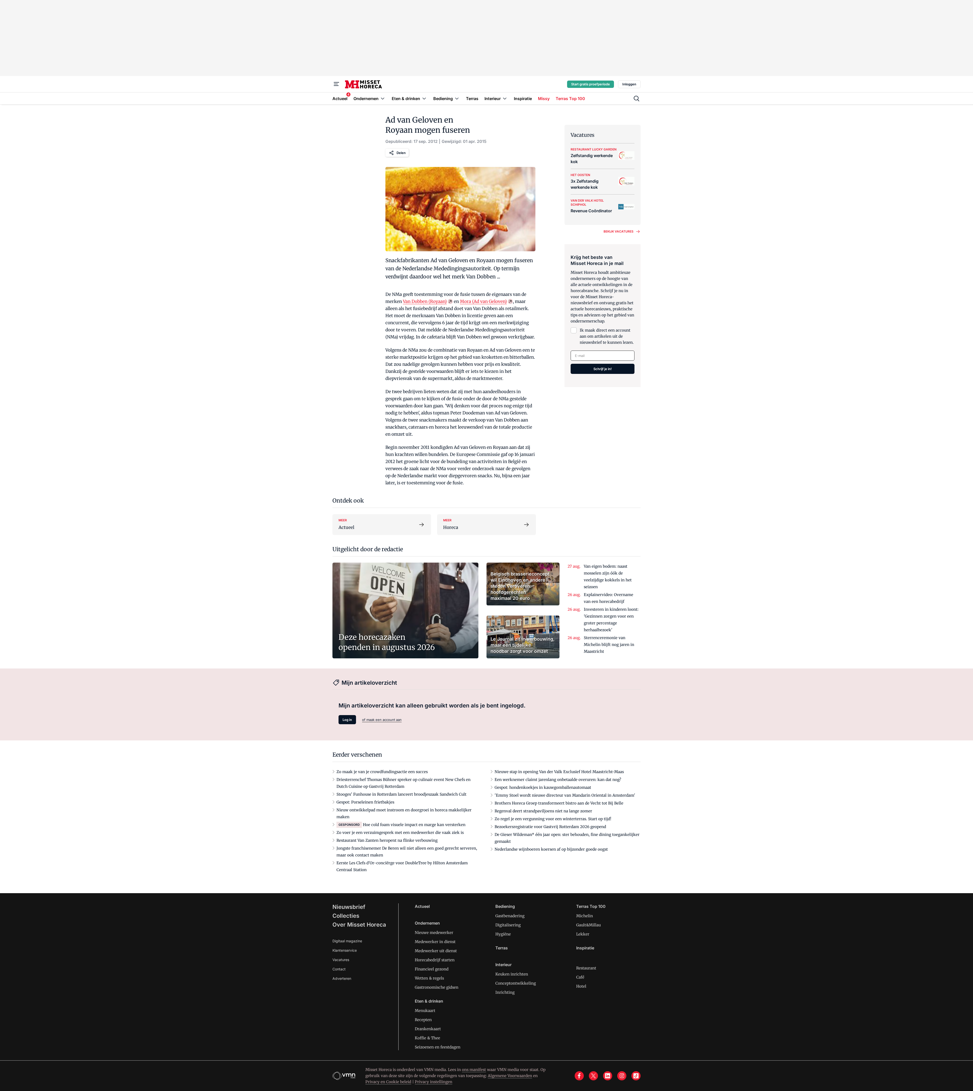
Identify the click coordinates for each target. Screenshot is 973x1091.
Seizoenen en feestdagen (437, 1047)
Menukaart (425, 1010)
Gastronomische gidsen (436, 987)
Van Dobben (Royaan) (425, 301)
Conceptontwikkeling (515, 983)
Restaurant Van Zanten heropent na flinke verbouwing (387, 840)
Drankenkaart (428, 1028)
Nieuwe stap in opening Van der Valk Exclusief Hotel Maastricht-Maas (559, 771)
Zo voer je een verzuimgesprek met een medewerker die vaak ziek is (400, 832)
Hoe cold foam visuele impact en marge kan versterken (414, 824)
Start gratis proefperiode (590, 84)
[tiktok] (636, 1075)
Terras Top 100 (591, 906)
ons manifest (474, 1069)
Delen (401, 153)
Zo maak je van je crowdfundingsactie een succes (382, 771)
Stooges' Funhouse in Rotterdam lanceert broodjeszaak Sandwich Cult (401, 794)
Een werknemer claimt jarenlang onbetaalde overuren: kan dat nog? (558, 779)
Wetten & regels (429, 978)
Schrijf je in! (602, 369)
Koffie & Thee (427, 1038)
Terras (501, 947)
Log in (347, 720)
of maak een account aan (382, 720)
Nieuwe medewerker (434, 932)
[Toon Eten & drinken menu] (424, 98)
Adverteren (341, 978)
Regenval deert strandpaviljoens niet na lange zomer (543, 811)
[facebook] (579, 1075)
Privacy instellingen (433, 1081)
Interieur (503, 964)
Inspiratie (585, 947)
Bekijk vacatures (618, 231)
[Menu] (336, 84)
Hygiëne (503, 934)
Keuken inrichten (511, 974)
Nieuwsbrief (348, 907)
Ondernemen (427, 923)
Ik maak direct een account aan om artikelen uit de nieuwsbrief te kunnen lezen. (607, 336)
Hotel (581, 986)
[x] (593, 1075)
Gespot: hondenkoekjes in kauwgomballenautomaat (543, 787)
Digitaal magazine (347, 941)
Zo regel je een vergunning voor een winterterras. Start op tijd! (553, 818)
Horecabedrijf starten (435, 960)
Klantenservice (344, 950)
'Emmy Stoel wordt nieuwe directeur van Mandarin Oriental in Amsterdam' (565, 795)
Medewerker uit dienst (436, 950)
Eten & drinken (429, 1001)
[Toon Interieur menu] (505, 98)
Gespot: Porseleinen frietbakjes (365, 802)
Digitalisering (508, 925)
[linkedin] (607, 1075)
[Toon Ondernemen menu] (383, 98)
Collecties (345, 915)
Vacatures (340, 960)
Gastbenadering (510, 915)
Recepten (423, 1019)
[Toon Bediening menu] (457, 98)
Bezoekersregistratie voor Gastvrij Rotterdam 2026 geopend (550, 826)
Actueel (422, 906)
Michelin (584, 915)
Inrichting (505, 992)
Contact (339, 969)
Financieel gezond (431, 969)
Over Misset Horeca (359, 924)
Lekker (582, 934)
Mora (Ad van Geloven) (483, 301)
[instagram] (621, 1075)
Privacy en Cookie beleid (388, 1081)
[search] (636, 98)
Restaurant (586, 968)
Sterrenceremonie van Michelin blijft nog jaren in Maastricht (609, 644)
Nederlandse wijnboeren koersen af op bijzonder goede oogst (551, 849)
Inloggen (629, 84)
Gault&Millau (588, 925)
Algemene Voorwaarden (510, 1075)
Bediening (505, 906)
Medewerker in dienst (435, 941)
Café (580, 977)
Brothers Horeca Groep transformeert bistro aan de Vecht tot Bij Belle (559, 803)
